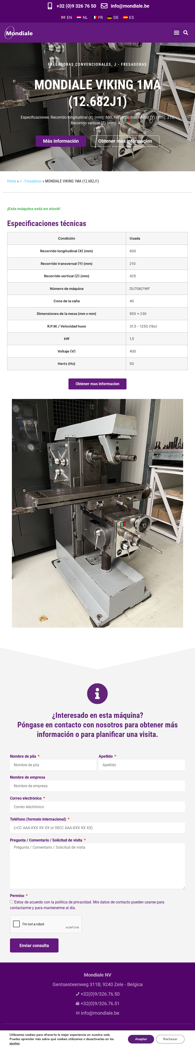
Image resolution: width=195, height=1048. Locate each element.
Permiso (17, 896)
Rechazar (170, 1039)
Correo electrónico (26, 798)
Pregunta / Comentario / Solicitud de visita (46, 840)
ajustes (15, 1043)
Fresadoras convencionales (79, 64)
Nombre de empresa (27, 778)
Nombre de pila (23, 757)
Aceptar (141, 1039)
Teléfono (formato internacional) (38, 819)
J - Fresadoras (130, 64)
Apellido (106, 757)
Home (11, 181)
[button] (176, 32)
